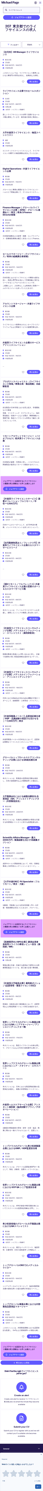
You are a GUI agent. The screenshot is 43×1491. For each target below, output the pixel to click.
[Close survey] (41, 1454)
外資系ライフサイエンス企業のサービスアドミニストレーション (21, 343)
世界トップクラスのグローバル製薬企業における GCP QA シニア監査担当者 (21, 1186)
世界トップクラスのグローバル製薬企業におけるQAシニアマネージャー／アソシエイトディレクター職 (21, 1024)
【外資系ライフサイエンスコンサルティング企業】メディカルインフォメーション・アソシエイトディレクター (21, 674)
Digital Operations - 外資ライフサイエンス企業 (21, 169)
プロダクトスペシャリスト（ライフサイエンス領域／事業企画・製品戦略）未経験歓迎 (21, 384)
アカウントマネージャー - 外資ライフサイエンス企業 (21, 304)
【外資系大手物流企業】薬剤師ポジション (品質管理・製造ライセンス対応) (21, 984)
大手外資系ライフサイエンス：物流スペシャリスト (21, 133)
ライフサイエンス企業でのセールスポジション (21, 92)
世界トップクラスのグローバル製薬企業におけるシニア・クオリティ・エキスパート (21, 1065)
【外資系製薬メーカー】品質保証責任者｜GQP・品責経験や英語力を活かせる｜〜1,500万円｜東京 (21, 718)
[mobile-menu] (40, 2)
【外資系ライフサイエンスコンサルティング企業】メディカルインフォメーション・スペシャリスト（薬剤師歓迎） (21, 630)
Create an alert (21, 1395)
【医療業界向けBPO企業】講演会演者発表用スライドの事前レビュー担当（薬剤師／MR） (21, 944)
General (6, 1449)
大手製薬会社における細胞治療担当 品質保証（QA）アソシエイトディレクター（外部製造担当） (21, 798)
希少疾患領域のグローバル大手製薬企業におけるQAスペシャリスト (21, 1224)
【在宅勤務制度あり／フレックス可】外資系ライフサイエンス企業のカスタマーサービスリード (21, 545)
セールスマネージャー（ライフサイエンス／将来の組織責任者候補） (21, 255)
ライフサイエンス (15, 10)
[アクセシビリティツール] (35, 2)
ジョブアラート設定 (23, 17)
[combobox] (32, 45)
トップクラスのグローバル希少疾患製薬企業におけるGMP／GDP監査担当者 (21, 1147)
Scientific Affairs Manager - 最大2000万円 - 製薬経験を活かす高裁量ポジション (21, 840)
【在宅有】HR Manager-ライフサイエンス (21, 53)
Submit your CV (21, 1427)
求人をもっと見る (22, 1363)
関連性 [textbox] (29, 45)
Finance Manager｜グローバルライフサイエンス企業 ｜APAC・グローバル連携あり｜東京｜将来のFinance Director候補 (21, 211)
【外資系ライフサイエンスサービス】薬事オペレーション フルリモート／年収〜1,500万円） (21, 501)
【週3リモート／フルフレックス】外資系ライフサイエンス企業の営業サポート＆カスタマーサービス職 (21, 586)
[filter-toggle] (9, 44)
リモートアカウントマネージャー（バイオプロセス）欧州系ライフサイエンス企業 (21, 438)
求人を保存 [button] (23, 81)
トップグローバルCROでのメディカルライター (21, 1266)
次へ (38, 1487)
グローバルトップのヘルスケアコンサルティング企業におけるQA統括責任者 (21, 758)
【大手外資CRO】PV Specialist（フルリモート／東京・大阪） (21, 882)
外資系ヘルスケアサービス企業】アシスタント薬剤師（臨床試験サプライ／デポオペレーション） (21, 1107)
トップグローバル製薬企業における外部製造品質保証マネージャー (21, 1305)
